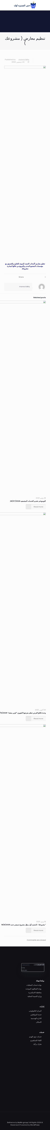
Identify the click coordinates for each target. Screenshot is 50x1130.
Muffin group (23, 1122)
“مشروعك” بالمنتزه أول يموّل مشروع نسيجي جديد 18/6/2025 (23, 924)
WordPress (34, 1125)
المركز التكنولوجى (35, 1011)
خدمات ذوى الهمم (35, 1036)
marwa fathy (24, 59)
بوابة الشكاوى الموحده (34, 989)
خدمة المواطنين (36, 1014)
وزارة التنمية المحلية (35, 996)
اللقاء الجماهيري (36, 1040)
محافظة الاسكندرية (35, 992)
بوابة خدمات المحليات (34, 985)
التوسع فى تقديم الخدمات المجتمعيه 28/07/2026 (28, 501)
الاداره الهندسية (36, 1018)
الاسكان (39, 1022)
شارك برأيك (37, 1044)
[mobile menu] (5, 5)
